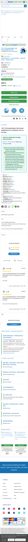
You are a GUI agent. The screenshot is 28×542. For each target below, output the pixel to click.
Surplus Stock (17, 483)
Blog (15, 498)
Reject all (11, 540)
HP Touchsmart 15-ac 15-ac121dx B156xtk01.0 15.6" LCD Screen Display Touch (7, 450)
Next (26, 444)
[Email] (17, 118)
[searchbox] (8, 260)
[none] (14, 23)
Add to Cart (7, 445)
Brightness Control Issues (9, 372)
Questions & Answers (14, 320)
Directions (5, 495)
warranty (10, 202)
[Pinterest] (25, 118)
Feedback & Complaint (19, 492)
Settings (4, 540)
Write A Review (14, 253)
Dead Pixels (6, 379)
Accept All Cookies (20, 540)
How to (4, 486)
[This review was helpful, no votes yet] (21, 286)
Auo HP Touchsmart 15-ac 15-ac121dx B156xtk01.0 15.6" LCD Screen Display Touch (20, 450)
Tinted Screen (20, 362)
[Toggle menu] (2, 2)
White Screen (6, 364)
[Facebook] (14, 118)
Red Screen (13, 364)
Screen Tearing (21, 372)
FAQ (15, 495)
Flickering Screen (14, 404)
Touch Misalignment (8, 387)
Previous (1, 444)
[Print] (20, 118)
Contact (5, 489)
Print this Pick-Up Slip (20, 76)
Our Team (5, 492)
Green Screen (12, 362)
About (4, 483)
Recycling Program (7, 498)
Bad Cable (5, 362)
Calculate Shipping (7, 79)
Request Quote (17, 486)
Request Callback (18, 489)
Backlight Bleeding (8, 421)
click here (23, 116)
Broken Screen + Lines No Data (11, 413)
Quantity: (11, 85)
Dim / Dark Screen (7, 394)
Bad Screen (6, 404)
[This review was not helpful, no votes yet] (24, 286)
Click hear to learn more (8, 353)
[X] (22, 118)
